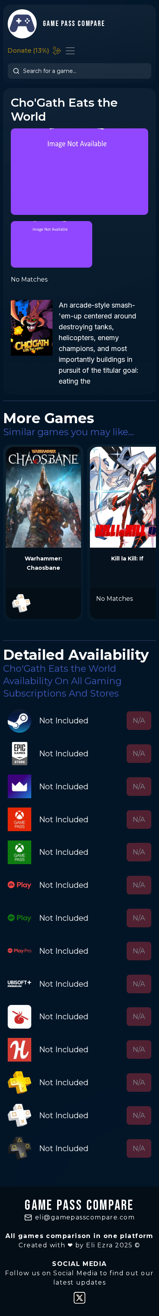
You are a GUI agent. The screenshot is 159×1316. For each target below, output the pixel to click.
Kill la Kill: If (127, 558)
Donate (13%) (28, 50)
